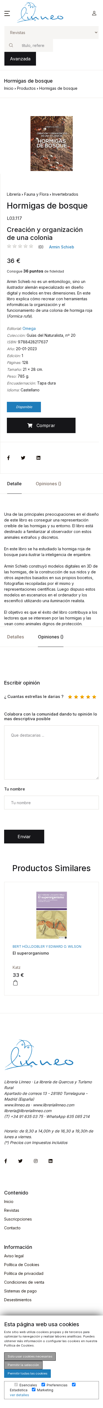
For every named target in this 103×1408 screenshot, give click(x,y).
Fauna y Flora (36, 194)
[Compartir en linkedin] (38, 458)
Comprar (43, 425)
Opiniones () (48, 483)
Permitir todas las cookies (27, 1373)
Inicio (8, 88)
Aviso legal (14, 1255)
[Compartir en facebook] (8, 458)
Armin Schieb (61, 247)
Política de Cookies (21, 1264)
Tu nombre (14, 789)
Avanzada (20, 58)
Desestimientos (18, 1299)
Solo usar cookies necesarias (30, 1356)
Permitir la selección (23, 1365)
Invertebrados (65, 194)
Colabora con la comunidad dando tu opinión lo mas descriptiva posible (50, 716)
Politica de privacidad (23, 1273)
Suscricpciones (18, 1219)
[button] (7, 13)
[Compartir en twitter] (23, 458)
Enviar (24, 836)
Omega (29, 328)
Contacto (12, 1227)
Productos (26, 88)
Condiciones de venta (24, 1282)
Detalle (14, 483)
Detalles (15, 637)
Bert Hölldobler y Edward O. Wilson (47, 946)
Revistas (11, 1210)
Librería (14, 194)
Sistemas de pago (20, 1291)
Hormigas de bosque (58, 88)
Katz (17, 967)
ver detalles (19, 1395)
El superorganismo (31, 953)
